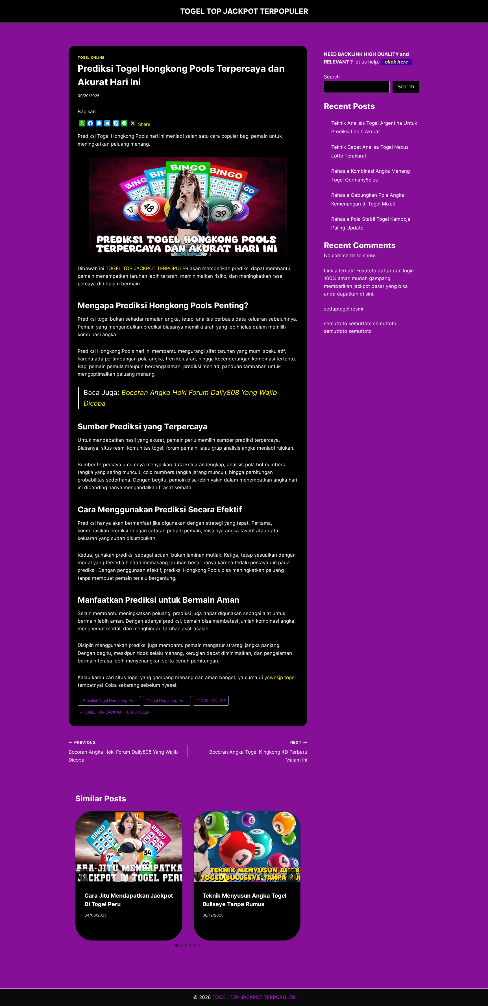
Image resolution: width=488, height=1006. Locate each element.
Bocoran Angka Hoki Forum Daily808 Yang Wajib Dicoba (123, 751)
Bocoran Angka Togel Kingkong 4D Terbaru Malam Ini (258, 751)
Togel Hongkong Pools (166, 700)
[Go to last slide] (84, 876)
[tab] (176, 945)
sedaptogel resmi (343, 309)
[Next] (291, 876)
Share (144, 124)
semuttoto (335, 323)
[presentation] (128, 846)
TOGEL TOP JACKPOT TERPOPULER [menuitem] (147, 268)
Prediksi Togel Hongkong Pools (109, 700)
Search (332, 77)
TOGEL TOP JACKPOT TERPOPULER (115, 712)
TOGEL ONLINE (91, 57)
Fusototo (366, 271)
